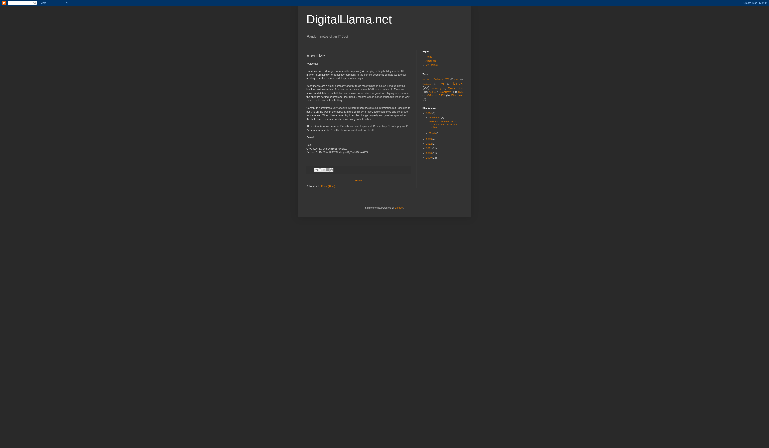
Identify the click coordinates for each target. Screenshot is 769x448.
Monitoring (436, 88)
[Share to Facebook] (328, 170)
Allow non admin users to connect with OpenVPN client (443, 124)
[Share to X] (324, 170)
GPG (456, 79)
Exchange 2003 (441, 79)
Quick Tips (455, 88)
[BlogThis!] (320, 170)
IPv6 (441, 83)
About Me (431, 60)
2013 (429, 139)
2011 (429, 148)
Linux (458, 83)
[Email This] (316, 170)
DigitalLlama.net (349, 19)
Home (358, 180)
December (435, 117)
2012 (429, 143)
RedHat (432, 92)
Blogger (399, 207)
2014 (429, 113)
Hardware (427, 84)
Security (445, 91)
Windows (457, 95)
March (432, 133)
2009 (429, 157)
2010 (429, 153)
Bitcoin (426, 79)
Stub (460, 92)
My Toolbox (432, 65)
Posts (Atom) (328, 186)
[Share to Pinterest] (331, 170)
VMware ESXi (436, 95)
